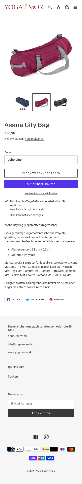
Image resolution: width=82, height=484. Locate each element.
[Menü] (75, 7)
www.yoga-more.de (20, 352)
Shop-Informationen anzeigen (26, 215)
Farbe (7, 152)
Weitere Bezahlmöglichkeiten (41, 193)
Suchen (13, 376)
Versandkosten (34, 138)
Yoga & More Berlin (45, 471)
